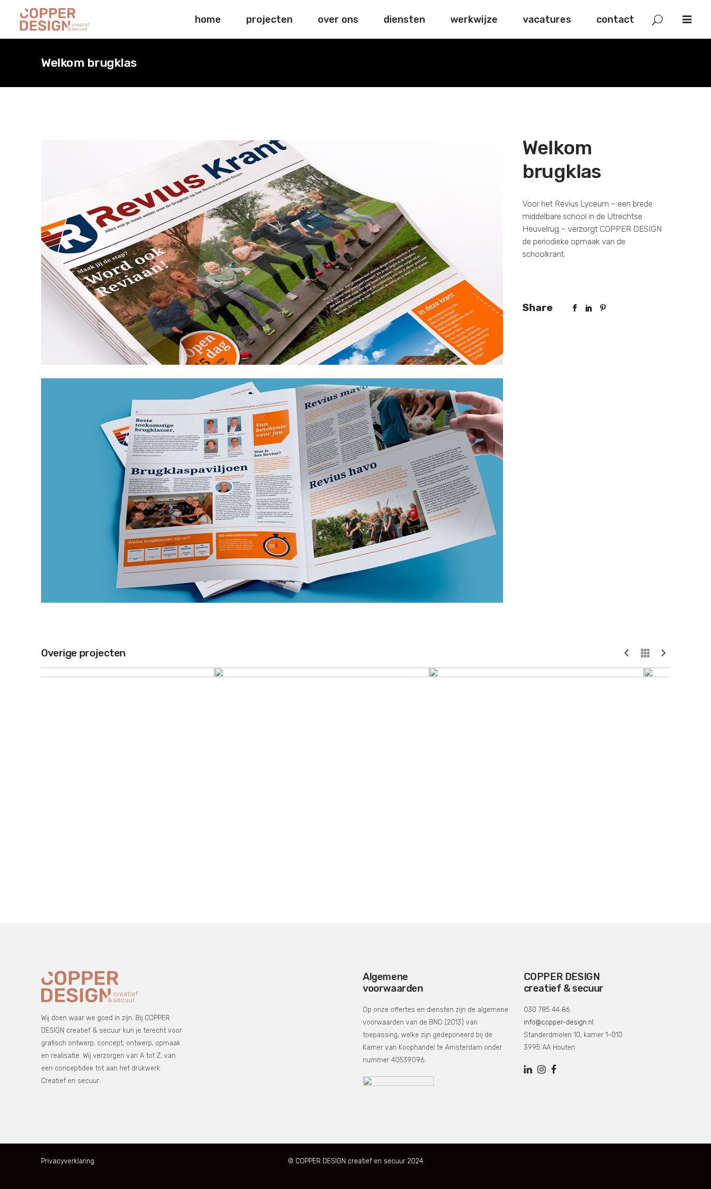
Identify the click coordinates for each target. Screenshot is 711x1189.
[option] (141, 775)
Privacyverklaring (67, 1161)
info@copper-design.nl (558, 1022)
